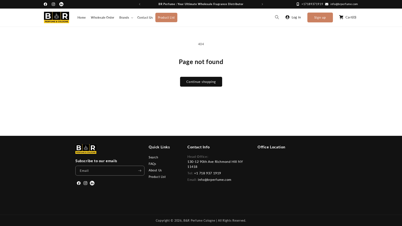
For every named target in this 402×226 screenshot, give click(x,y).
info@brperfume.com (344, 4)
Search (153, 157)
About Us (155, 170)
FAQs (152, 164)
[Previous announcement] (139, 4)
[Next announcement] (262, 4)
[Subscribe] (139, 171)
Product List (157, 176)
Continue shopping (201, 81)
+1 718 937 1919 (207, 173)
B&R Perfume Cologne (199, 220)
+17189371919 (312, 4)
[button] (126, 17)
